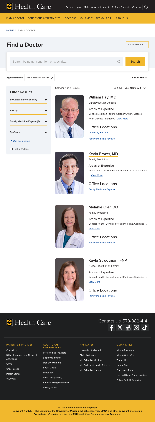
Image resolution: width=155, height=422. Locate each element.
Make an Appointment (96, 7)
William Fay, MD (102, 97)
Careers (136, 7)
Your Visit (86, 18)
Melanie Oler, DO (103, 207)
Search (135, 61)
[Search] (145, 7)
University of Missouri (90, 350)
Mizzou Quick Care (126, 355)
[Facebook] (111, 327)
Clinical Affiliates (88, 355)
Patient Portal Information (129, 380)
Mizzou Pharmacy (125, 350)
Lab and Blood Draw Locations (132, 375)
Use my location (21, 141)
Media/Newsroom (52, 362)
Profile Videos (21, 149)
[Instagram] (136, 327)
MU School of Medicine (91, 360)
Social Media (49, 367)
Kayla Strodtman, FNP (108, 260)
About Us (122, 18)
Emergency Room (125, 370)
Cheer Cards (12, 369)
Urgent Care (123, 365)
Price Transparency (52, 377)
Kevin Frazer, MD (103, 154)
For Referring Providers (54, 352)
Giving (9, 364)
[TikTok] (145, 327)
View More (122, 118)
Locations (70, 18)
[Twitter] (120, 327)
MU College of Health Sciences (95, 365)
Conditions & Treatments (44, 18)
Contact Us (109, 321)
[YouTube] (128, 327)
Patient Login (73, 7)
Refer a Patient (120, 7)
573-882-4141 (135, 321)
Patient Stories (13, 374)
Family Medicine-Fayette (37, 77)
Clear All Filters (138, 77)
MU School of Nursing (91, 370)
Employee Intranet (52, 357)
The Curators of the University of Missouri (57, 410)
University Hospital (98, 132)
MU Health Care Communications (91, 414)
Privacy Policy (49, 387)
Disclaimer (115, 414)
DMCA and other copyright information (121, 410)
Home (10, 30)
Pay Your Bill (104, 18)
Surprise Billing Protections (56, 382)
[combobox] (28, 100)
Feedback (48, 372)
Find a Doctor (15, 18)
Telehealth (121, 360)
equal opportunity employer (82, 407)
